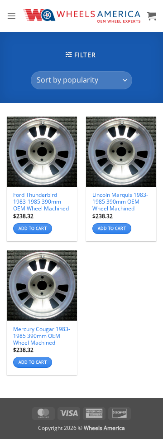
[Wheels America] (81, 16)
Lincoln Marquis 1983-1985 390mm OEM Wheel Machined (120, 201)
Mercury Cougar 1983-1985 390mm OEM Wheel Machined (41, 336)
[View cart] (151, 16)
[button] (11, 16)
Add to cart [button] (33, 228)
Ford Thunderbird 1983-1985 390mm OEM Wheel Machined (41, 201)
